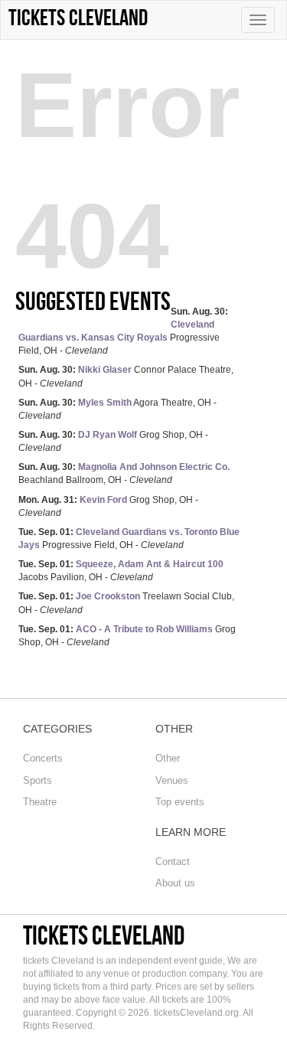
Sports (37, 780)
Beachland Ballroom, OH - (124, 473)
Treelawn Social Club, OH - (126, 603)
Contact (172, 861)
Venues (171, 780)
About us (175, 883)
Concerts (43, 758)
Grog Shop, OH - (113, 441)
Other (167, 758)
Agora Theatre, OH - (117, 409)
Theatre (40, 802)
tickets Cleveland (103, 935)
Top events (179, 802)
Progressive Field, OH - (123, 331)
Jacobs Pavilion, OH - (120, 571)
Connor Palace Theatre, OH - (125, 376)
